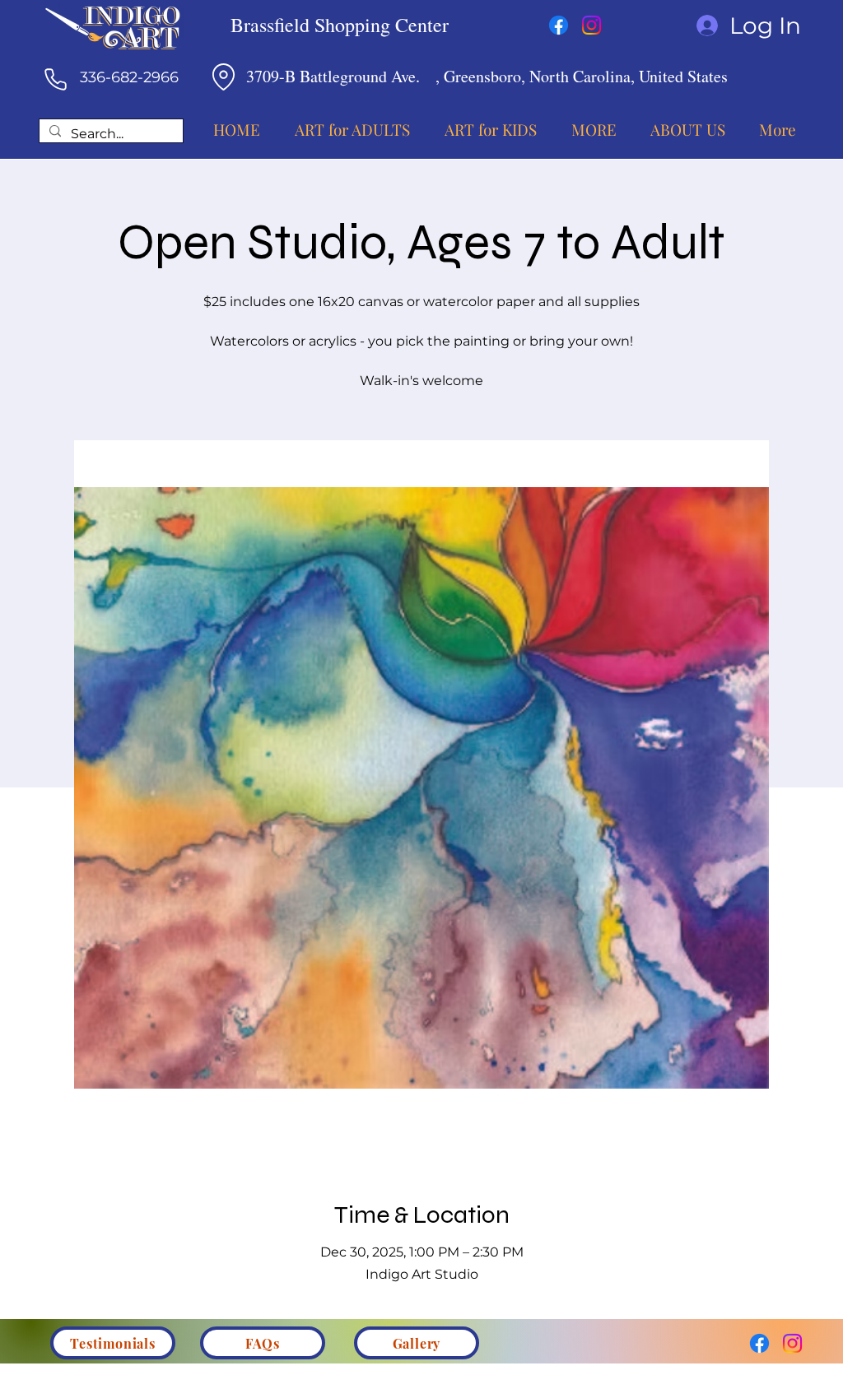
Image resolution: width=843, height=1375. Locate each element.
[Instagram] (591, 25)
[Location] (223, 76)
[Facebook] (558, 25)
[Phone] (55, 79)
